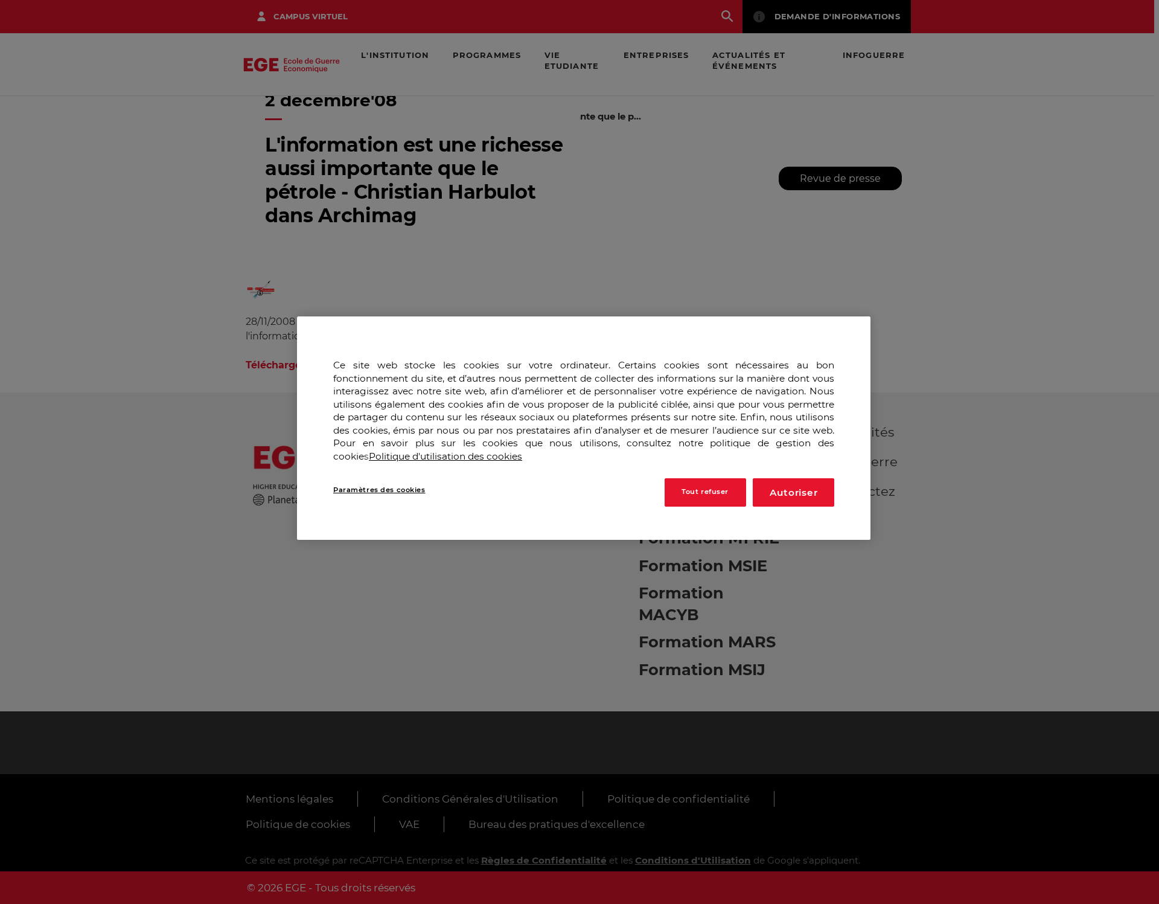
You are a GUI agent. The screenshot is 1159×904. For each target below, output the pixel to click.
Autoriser (794, 492)
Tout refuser (705, 491)
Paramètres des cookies (379, 489)
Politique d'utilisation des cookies (445, 456)
